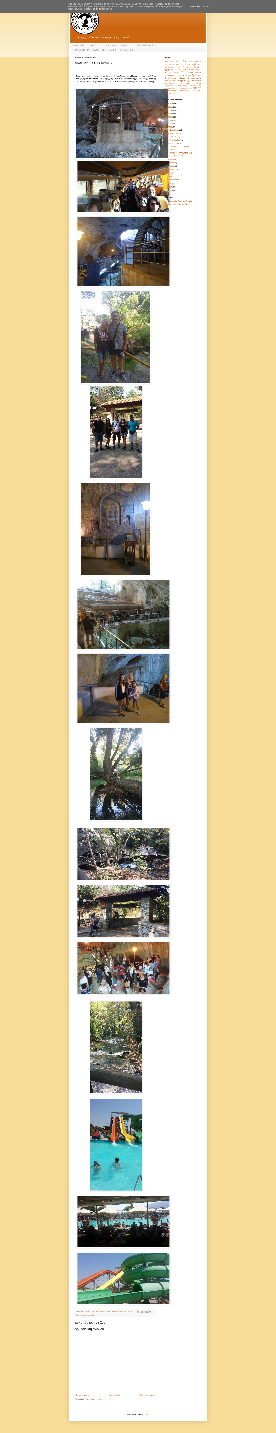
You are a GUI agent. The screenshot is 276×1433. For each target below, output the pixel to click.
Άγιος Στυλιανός (184, 61)
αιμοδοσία (197, 61)
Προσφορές (170, 90)
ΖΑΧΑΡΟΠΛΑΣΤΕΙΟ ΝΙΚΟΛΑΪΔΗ (176, 85)
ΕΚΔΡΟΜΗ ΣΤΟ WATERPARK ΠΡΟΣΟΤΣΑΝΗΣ (181, 154)
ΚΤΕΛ (178, 88)
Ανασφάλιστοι (169, 67)
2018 (170, 184)
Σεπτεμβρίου (175, 140)
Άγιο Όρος (169, 61)
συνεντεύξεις (193, 91)
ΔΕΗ (171, 72)
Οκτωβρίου (174, 137)
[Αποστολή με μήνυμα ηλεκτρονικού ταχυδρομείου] (138, 1311)
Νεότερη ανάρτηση (82, 1395)
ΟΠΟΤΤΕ (197, 88)
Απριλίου (173, 169)
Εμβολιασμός (169, 83)
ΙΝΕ (200, 85)
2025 (170, 107)
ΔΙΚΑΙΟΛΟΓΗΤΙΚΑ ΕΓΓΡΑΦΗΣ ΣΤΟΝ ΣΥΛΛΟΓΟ (94, 50)
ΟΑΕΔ (190, 88)
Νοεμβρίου (174, 133)
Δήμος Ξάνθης (187, 72)
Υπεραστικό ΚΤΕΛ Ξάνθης (177, 204)
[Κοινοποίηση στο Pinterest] (149, 1311)
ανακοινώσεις (193, 64)
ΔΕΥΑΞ (176, 72)
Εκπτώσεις (196, 80)
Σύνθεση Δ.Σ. (95, 45)
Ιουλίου (173, 159)
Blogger (145, 1414)
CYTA (173, 93)
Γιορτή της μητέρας (193, 70)
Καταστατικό (111, 45)
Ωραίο (168, 93)
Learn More (194, 6)
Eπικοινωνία (126, 45)
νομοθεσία (183, 88)
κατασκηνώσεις (170, 88)
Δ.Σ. (166, 72)
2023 (170, 114)
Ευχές (198, 83)
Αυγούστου (174, 143)
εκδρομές (91, 1315)
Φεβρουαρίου (175, 176)
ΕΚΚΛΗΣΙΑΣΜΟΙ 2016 (146, 45)
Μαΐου (172, 166)
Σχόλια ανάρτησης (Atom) (95, 1399)
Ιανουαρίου (174, 180)
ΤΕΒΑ (199, 91)
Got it (206, 6)
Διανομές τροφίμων (183, 76)
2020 (170, 124)
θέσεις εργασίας (193, 85)
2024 (170, 110)
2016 (170, 190)
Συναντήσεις (182, 90)
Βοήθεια (197, 67)
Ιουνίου (173, 163)
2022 (170, 117)
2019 (170, 127)
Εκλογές (187, 81)
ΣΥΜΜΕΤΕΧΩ (126, 50)
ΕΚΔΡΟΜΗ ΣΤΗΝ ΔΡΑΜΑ (179, 146)
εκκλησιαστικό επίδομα (174, 81)
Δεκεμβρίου (174, 130)
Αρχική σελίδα (78, 45)
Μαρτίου (173, 173)
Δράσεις (84, 1315)
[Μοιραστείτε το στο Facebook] (147, 1311)
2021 (170, 120)
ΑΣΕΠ (178, 67)
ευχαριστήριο (185, 83)
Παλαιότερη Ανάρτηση (147, 1395)
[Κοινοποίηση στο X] (144, 1311)
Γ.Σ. (175, 70)
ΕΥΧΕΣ (172, 150)
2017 (170, 187)
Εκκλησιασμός (194, 78)
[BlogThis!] (141, 1311)
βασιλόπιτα (187, 67)
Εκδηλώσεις (170, 78)
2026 (170, 104)
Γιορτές (181, 70)
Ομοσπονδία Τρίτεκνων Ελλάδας (180, 201)
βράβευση (169, 70)
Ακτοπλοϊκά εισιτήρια (174, 65)
